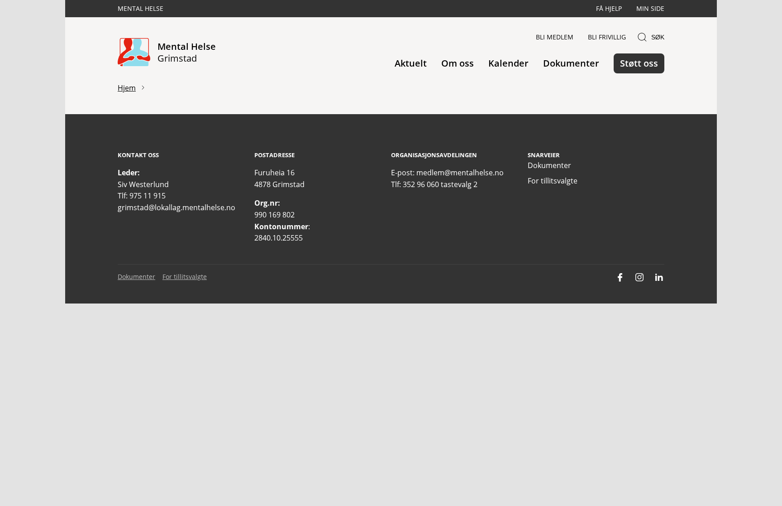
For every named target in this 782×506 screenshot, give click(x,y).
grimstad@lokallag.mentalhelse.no (176, 207)
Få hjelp (609, 8)
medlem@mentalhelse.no (460, 173)
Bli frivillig (607, 37)
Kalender (508, 63)
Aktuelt (411, 63)
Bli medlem (554, 37)
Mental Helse (140, 8)
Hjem (127, 88)
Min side (650, 8)
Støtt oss (639, 63)
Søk (657, 37)
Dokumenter (571, 63)
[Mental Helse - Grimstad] (134, 52)
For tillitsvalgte (552, 181)
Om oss (457, 63)
